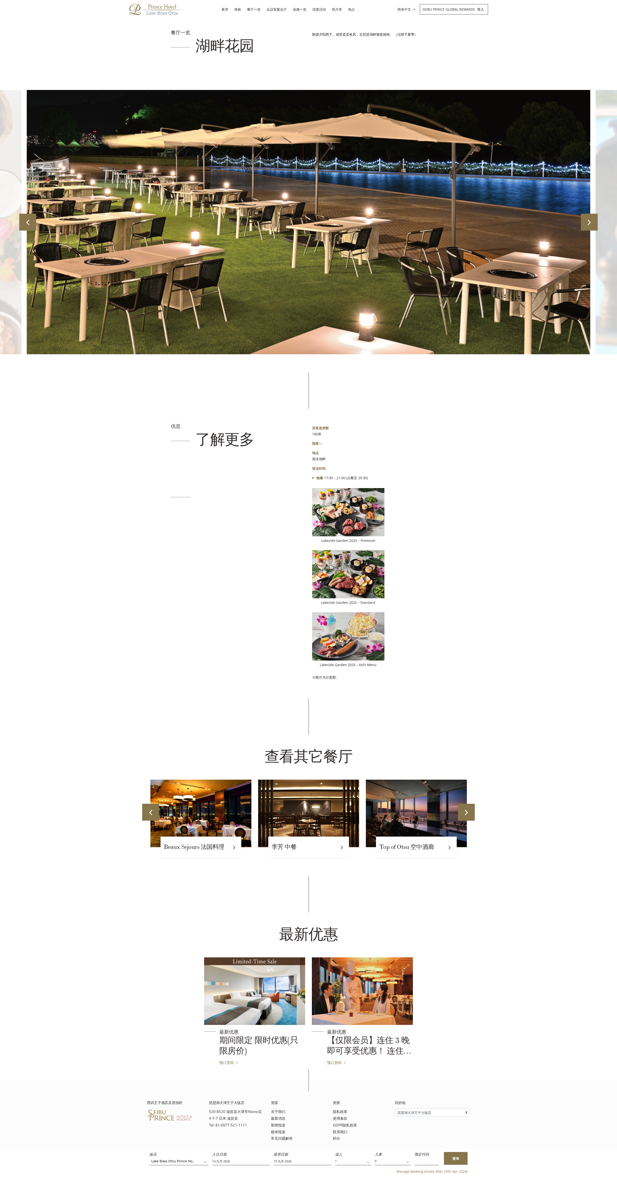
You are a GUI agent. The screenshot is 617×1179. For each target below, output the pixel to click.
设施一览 (299, 9)
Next (589, 222)
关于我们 (278, 1111)
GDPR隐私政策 (345, 1125)
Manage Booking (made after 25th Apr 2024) (432, 1171)
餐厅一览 (254, 9)
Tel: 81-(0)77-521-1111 (228, 1125)
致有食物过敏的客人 (405, 847)
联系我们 (340, 1131)
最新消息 (278, 1118)
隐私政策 (340, 1111)
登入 (480, 9)
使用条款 (340, 1118)
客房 (224, 9)
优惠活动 (319, 9)
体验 (237, 9)
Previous (27, 222)
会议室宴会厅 (277, 9)
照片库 (337, 9)
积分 (336, 1138)
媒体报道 (278, 1131)
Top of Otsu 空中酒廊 (299, 847)
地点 (351, 9)
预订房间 (227, 1062)
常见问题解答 (282, 1138)
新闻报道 (278, 1125)
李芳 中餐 (176, 847)
